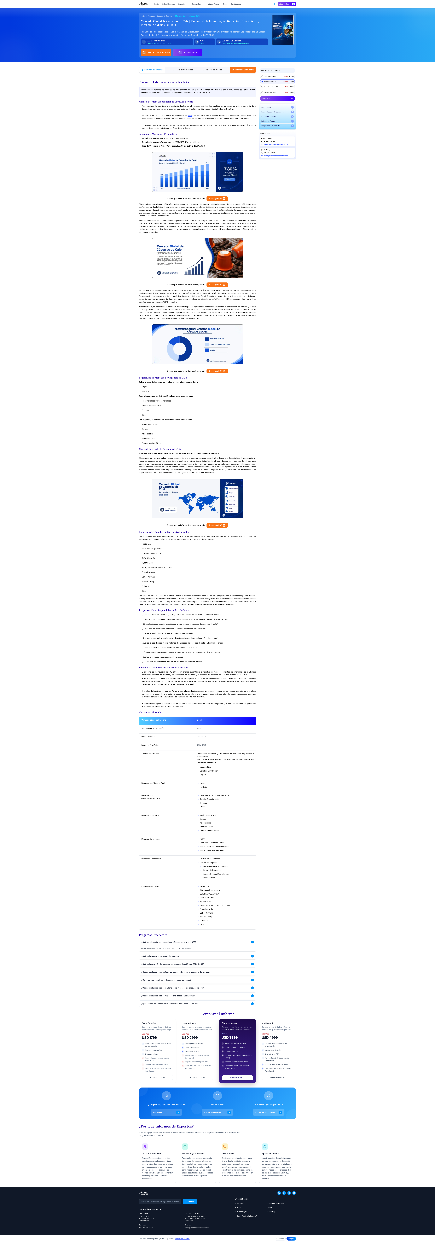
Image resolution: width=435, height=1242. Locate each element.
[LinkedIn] (294, 1193)
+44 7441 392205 (270, 153)
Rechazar (280, 1239)
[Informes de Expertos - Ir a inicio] (143, 4)
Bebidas (169, 16)
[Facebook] (279, 1193)
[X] (289, 1193)
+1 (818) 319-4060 (270, 141)
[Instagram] (284, 1193)
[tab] (152, 70)
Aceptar (291, 1239)
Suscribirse (189, 1202)
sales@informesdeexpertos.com (276, 144)
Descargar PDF (215, 199)
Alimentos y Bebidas (155, 16)
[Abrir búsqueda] (274, 4)
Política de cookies (182, 1239)
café (190, 116)
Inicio (143, 16)
